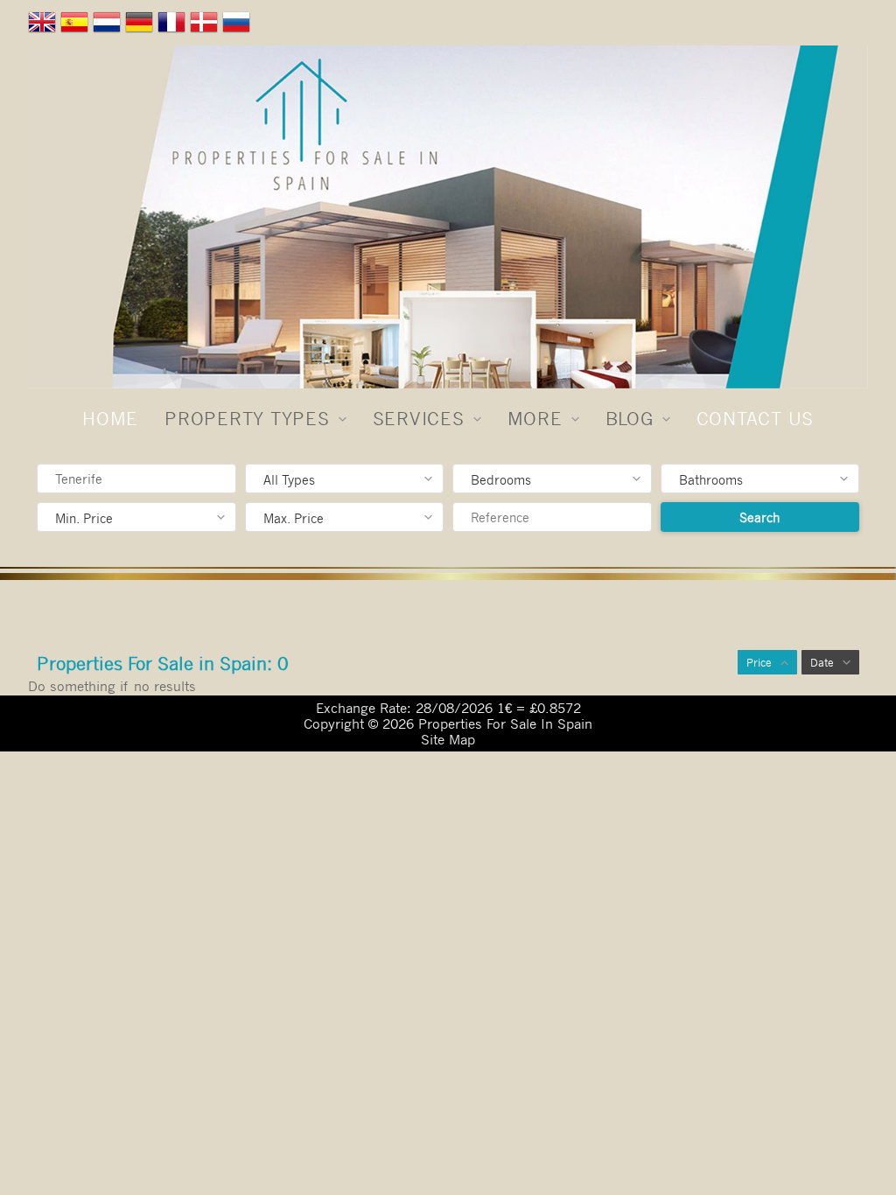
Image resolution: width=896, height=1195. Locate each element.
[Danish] (206, 26)
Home (110, 418)
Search (759, 517)
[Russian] (238, 26)
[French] (174, 26)
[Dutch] (109, 26)
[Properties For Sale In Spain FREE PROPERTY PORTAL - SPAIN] (448, 216)
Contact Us (755, 418)
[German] (141, 26)
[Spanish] (76, 26)
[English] (44, 26)
